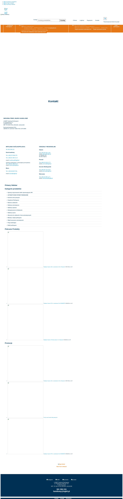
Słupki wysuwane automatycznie (16, 220)
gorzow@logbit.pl (46, 171)
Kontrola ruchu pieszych (14, 197)
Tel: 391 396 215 (10, 149)
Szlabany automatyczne (13, 205)
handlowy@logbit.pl (14, 160)
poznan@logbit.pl (46, 163)
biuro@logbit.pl (13, 173)
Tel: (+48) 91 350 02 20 (12, 164)
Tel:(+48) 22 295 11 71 (44, 177)
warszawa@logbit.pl (47, 178)
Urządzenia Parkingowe (13, 200)
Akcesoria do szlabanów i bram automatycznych (19, 215)
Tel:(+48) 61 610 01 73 (44, 162)
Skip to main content (8, 3)
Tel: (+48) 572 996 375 (11, 155)
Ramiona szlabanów (12, 202)
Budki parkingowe (12, 225)
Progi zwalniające (12, 222)
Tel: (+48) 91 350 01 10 (12, 157)
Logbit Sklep (5, 13)
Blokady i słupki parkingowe (14, 217)
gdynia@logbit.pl (46, 154)
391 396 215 (61, 489)
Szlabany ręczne (12, 212)
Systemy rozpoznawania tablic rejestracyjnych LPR (20, 192)
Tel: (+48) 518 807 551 (11, 171)
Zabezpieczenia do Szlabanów (15, 210)
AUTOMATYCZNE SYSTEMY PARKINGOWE (18, 195)
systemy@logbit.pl (14, 165)
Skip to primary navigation (10, 1)
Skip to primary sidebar (9, 4)
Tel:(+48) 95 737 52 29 (44, 169)
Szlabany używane (12, 207)
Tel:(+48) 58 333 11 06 (44, 152)
